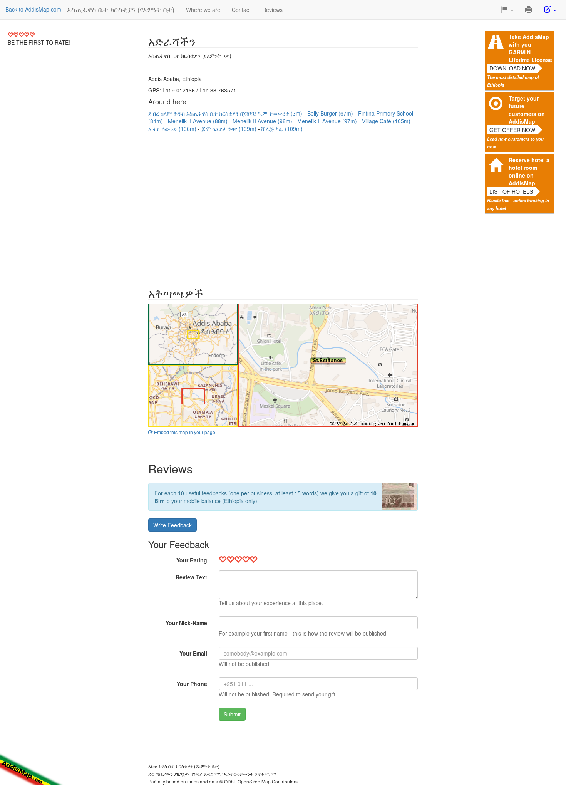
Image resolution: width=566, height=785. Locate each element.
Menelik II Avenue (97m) (327, 121)
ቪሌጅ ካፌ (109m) (282, 129)
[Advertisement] (283, 206)
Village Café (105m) (387, 121)
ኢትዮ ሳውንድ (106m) (173, 129)
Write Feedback (172, 525)
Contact (241, 9)
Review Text (191, 577)
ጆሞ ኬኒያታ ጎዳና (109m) (229, 129)
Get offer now (512, 130)
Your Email (193, 653)
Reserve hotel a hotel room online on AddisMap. (529, 171)
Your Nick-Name (186, 623)
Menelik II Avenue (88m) (198, 121)
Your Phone (192, 684)
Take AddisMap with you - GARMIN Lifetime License (530, 48)
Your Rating (191, 560)
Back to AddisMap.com (33, 9)
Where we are (203, 9)
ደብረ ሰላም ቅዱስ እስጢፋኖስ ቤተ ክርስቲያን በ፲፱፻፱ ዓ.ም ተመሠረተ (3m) (226, 113)
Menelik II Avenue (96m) (263, 121)
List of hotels (511, 191)
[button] (507, 9)
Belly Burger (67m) (331, 113)
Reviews (272, 9)
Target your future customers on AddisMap (527, 109)
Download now (512, 68)
